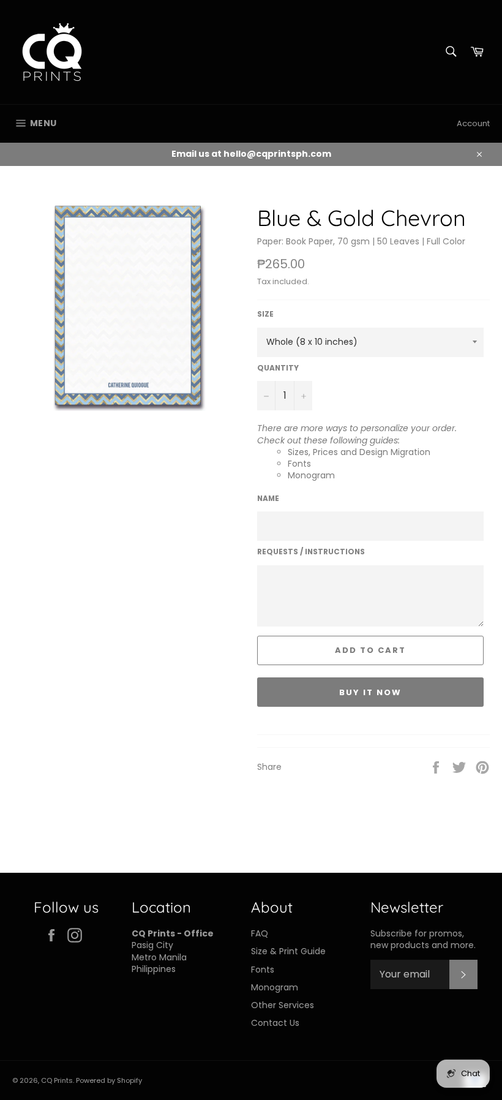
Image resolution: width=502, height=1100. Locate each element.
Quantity (278, 368)
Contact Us (275, 1023)
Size (265, 314)
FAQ (259, 933)
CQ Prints (57, 1080)
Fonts (299, 464)
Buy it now (370, 692)
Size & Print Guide (288, 951)
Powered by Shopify (109, 1080)
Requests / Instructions (311, 552)
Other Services (282, 1005)
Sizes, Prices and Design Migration (359, 452)
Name (268, 498)
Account (473, 123)
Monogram (311, 475)
